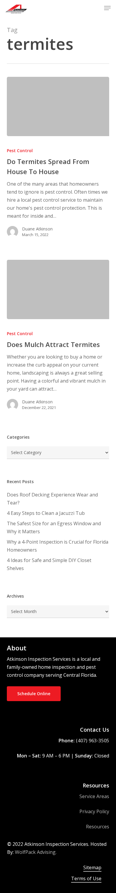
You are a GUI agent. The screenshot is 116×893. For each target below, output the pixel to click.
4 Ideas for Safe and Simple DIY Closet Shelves (49, 564)
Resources (97, 826)
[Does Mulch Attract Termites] (58, 289)
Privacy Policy (94, 811)
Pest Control (20, 150)
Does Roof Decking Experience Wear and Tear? (52, 498)
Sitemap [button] (92, 867)
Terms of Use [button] (86, 878)
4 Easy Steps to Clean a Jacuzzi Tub (46, 513)
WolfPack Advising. (36, 852)
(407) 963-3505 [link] (92, 740)
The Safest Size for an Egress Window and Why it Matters (54, 527)
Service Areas (94, 796)
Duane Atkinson (37, 229)
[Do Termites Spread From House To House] (58, 106)
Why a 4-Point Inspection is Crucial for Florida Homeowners (57, 546)
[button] (107, 8)
